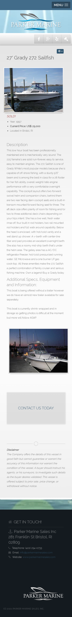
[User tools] (60, 51)
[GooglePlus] (47, 39)
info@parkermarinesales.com (36, 552)
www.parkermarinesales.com (39, 557)
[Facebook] (38, 39)
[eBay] (65, 39)
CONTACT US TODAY (36, 408)
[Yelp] (56, 39)
